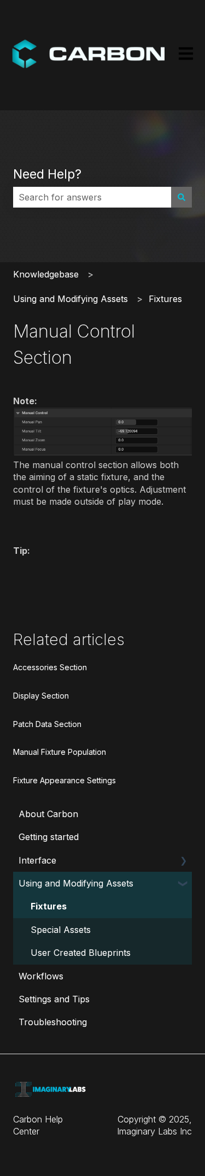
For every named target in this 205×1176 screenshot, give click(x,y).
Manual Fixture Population (59, 752)
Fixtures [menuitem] (49, 906)
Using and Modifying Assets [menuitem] (76, 883)
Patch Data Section (47, 724)
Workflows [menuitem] (41, 976)
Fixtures (165, 298)
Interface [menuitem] (37, 860)
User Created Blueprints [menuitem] (81, 952)
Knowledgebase (46, 274)
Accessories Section (50, 667)
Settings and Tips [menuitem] (54, 999)
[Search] (181, 197)
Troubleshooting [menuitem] (53, 1022)
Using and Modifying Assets (70, 298)
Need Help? (47, 174)
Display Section (41, 695)
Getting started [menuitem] (49, 836)
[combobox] (92, 197)
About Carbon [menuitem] (48, 813)
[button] (183, 861)
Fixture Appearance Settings (64, 780)
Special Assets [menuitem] (61, 929)
